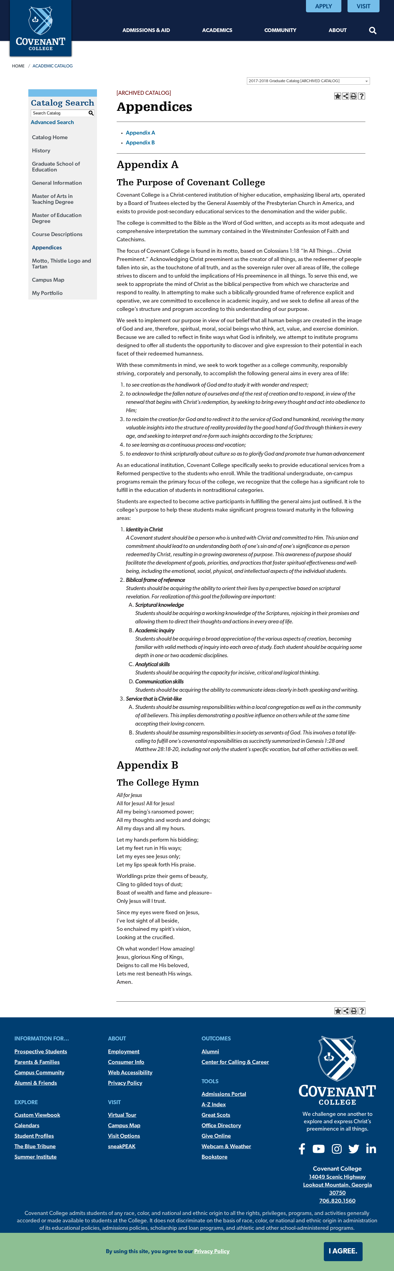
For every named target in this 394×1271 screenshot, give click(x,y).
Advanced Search (52, 122)
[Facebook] (302, 1151)
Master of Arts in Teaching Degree (53, 199)
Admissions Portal (224, 1094)
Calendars (26, 1125)
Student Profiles (34, 1135)
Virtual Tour (122, 1115)
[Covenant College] (40, 27)
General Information (57, 182)
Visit (363, 6)
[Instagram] (337, 1151)
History (41, 150)
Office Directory (221, 1125)
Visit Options (124, 1135)
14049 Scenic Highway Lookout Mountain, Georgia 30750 (337, 1184)
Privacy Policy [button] (212, 1252)
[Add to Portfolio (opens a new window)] (337, 96)
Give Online (216, 1135)
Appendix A (140, 132)
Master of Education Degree (57, 218)
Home (18, 65)
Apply (323, 6)
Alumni (210, 1051)
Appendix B (140, 142)
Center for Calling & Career (235, 1062)
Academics (217, 30)
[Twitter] (354, 1151)
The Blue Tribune (35, 1146)
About (338, 30)
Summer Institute (35, 1156)
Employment (123, 1051)
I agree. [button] (343, 1251)
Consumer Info (126, 1062)
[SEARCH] (373, 31)
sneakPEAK (121, 1146)
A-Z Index (214, 1104)
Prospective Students (40, 1051)
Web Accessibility (130, 1072)
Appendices (47, 247)
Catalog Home (50, 137)
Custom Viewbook (37, 1115)
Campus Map (48, 279)
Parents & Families (37, 1062)
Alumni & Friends (35, 1083)
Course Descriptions (57, 234)
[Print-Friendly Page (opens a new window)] (353, 96)
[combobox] (308, 81)
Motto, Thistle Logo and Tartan (61, 263)
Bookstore (214, 1156)
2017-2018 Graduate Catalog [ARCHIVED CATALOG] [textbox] (294, 81)
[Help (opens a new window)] (361, 96)
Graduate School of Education (56, 166)
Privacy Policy (125, 1083)
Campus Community (39, 1072)
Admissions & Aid (146, 30)
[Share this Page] (345, 96)
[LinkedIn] (371, 1151)
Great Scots (216, 1115)
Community (280, 30)
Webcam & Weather (226, 1146)
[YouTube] (318, 1151)
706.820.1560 (337, 1200)
